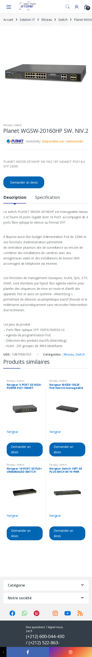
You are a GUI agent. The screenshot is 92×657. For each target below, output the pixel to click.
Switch (62, 19)
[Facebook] (27, 652)
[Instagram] (70, 652)
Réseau (46, 19)
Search (67, 6)
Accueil (8, 19)
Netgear (12, 432)
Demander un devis (24, 182)
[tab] (14, 199)
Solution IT (27, 19)
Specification (47, 197)
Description (14, 197)
